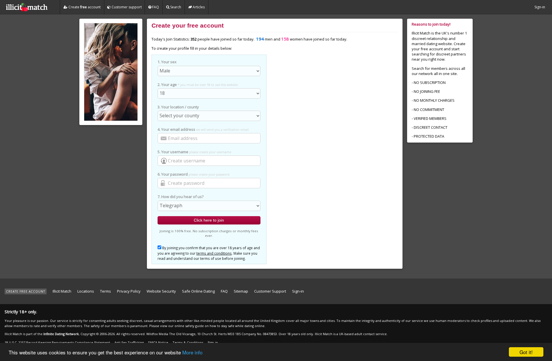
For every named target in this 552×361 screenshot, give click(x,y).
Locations (85, 291)
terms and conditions (214, 253)
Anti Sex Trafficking (129, 342)
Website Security (161, 291)
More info (192, 352)
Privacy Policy (129, 291)
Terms (105, 291)
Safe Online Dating (198, 291)
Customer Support (270, 291)
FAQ (155, 7)
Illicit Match (62, 291)
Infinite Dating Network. (61, 334)
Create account (84, 7)
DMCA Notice (158, 342)
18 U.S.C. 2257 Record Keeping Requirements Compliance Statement (57, 342)
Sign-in (539, 7)
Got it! (526, 352)
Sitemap (241, 291)
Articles (198, 7)
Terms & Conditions (187, 342)
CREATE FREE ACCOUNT (25, 291)
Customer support (126, 7)
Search (175, 7)
